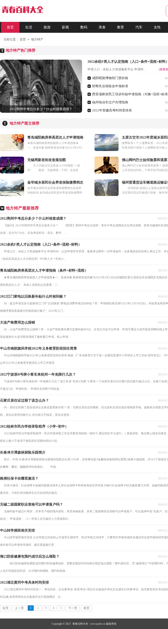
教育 (120, 27)
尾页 (86, 608)
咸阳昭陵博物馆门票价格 (110, 78)
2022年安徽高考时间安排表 (112, 110)
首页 (10, 27)
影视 (65, 27)
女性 (157, 27)
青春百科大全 (80, 623)
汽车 (138, 27)
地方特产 (37, 39)
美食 (102, 27)
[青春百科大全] (22, 12)
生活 (28, 27)
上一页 (19, 608)
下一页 (72, 608)
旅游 (47, 27)
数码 (83, 27)
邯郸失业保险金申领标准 (110, 86)
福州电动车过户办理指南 (110, 102)
